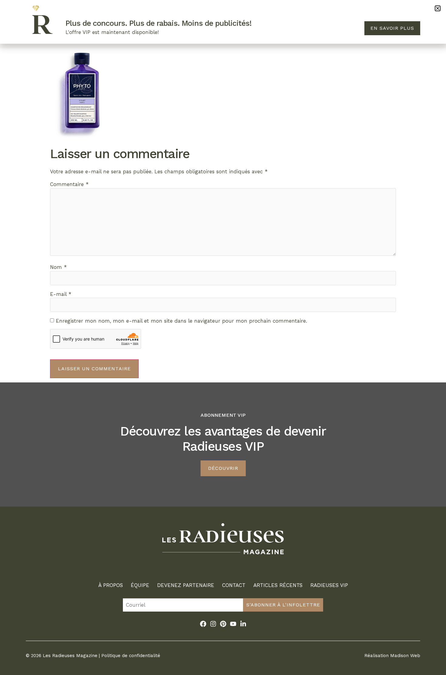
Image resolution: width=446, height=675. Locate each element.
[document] (223, 337)
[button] (437, 8)
